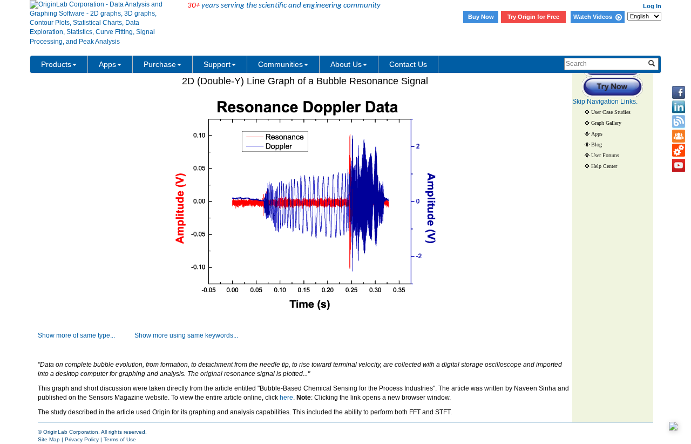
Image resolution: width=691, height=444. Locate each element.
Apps (107, 64)
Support (217, 64)
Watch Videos (594, 17)
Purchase (160, 64)
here (286, 397)
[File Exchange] (679, 151)
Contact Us (408, 64)
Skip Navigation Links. (605, 101)
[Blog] (679, 122)
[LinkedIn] (679, 107)
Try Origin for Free (533, 17)
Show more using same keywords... (186, 335)
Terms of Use (120, 439)
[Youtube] (679, 165)
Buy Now (481, 17)
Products (56, 64)
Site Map (49, 439)
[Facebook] (679, 92)
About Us (346, 64)
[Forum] (679, 136)
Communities (280, 64)
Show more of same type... (76, 335)
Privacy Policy (82, 439)
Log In (652, 6)
